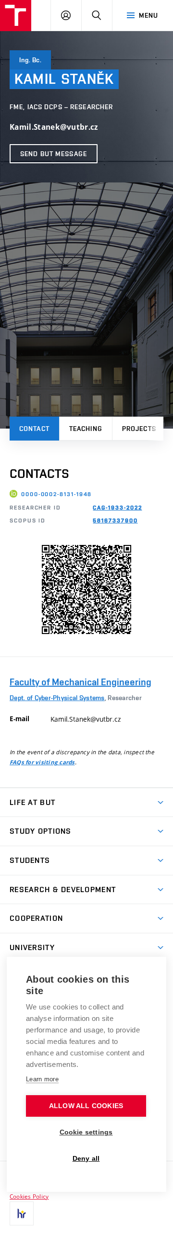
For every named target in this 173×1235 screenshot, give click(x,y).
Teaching (85, 428)
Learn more (42, 1079)
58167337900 (115, 520)
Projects (139, 428)
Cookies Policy (29, 1196)
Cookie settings (86, 1132)
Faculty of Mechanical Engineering (80, 682)
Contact (34, 428)
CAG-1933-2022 (117, 507)
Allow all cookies (86, 1106)
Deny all (86, 1158)
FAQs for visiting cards (42, 762)
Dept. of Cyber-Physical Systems (57, 698)
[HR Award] (22, 1213)
